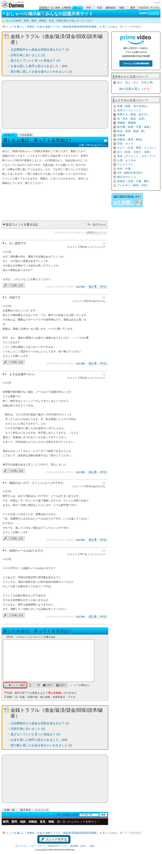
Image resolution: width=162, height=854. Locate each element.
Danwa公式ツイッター (58, 846)
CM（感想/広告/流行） (131, 172)
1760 (8, 306)
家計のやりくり (126, 177)
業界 (132, 7)
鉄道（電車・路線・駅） (132, 131)
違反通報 (80, 286)
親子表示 (25, 810)
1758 (8, 252)
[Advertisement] (55, 104)
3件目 (103, 363)
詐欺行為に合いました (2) (28, 55)
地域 (121, 7)
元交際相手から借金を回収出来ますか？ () (40, 49)
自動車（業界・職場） (130, 139)
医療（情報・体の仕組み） (133, 106)
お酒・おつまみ (126, 160)
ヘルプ (157, 2)
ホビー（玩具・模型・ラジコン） (137, 147)
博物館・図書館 (126, 122)
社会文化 (144, 7)
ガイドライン (21, 846)
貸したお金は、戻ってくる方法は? (37, 631)
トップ (10, 26)
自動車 (121, 135)
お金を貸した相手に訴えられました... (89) (39, 66)
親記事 (93, 286)
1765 (8, 559)
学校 (88, 7)
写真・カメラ (125, 143)
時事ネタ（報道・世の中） (133, 114)
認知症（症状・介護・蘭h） (134, 181)
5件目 (103, 539)
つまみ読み (25, 134)
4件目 (103, 472)
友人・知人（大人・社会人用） (136, 82)
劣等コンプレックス (129, 110)
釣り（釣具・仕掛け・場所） (134, 152)
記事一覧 (9, 810)
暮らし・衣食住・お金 (29, 26)
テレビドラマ (125, 164)
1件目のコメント (96, 232)
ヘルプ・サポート (37, 846)
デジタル (155, 7)
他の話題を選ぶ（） (135, 88)
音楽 (99, 7)
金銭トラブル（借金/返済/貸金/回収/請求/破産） (72, 26)
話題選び (44, 7)
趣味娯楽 (110, 7)
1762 (8, 383)
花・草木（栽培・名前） (132, 118)
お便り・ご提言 (87, 846)
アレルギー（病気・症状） (133, 185)
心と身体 (55, 7)
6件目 (103, 616)
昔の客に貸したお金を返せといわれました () (41, 71)
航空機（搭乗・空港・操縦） (134, 127)
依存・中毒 (124, 168)
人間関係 (66, 7)
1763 (8, 491)
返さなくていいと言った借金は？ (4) (35, 60)
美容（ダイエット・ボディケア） (137, 156)
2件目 (103, 286)
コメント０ (42, 810)
